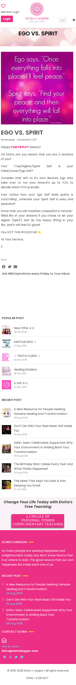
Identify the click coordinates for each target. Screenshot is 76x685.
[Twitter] (16, 657)
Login (7, 19)
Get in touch (10, 646)
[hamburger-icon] (62, 20)
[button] (4, 267)
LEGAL (29, 678)
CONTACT (42, 678)
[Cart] (73, 20)
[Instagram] (10, 657)
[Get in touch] (4, 640)
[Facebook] (4, 657)
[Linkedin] (22, 657)
